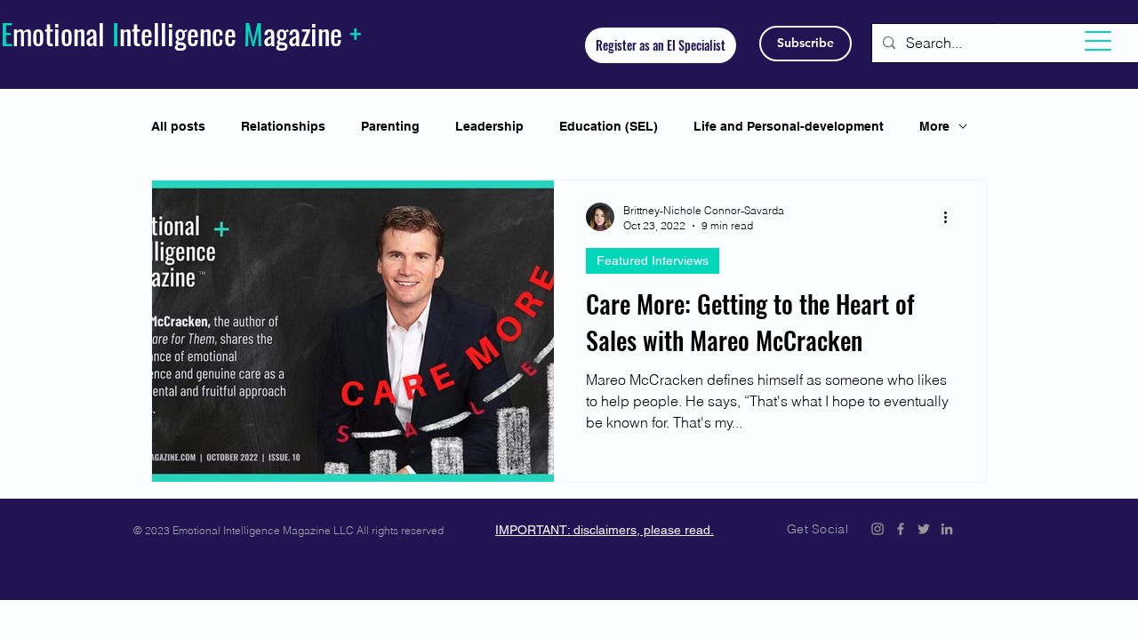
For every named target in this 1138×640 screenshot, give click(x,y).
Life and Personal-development (788, 126)
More (934, 126)
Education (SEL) (608, 126)
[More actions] (951, 217)
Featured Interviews (653, 260)
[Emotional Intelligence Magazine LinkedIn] (947, 529)
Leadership (489, 126)
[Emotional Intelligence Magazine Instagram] (878, 529)
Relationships (283, 126)
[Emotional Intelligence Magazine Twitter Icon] (924, 529)
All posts (178, 126)
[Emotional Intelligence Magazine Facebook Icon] (901, 529)
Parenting (390, 126)
